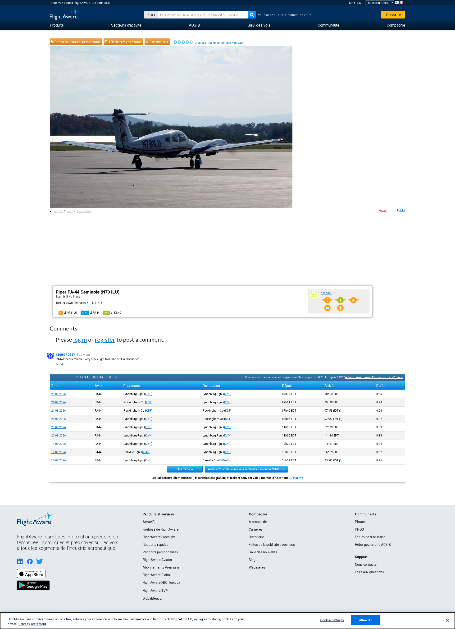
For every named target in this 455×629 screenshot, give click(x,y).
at (113, 312)
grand (69, 211)
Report (59, 364)
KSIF (148, 402)
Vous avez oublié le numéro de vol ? (284, 15)
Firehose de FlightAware (161, 529)
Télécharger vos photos (125, 42)
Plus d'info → (185, 469)
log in (80, 339)
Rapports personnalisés (160, 552)
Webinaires (257, 567)
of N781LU (68, 312)
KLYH (148, 394)
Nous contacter (366, 564)
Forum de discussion (370, 537)
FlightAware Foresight (159, 537)
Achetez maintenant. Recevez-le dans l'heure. (374, 377)
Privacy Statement (32, 624)
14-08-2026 (58, 443)
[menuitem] (57, 25)
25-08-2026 (58, 394)
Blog (252, 560)
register (105, 339)
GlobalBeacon (153, 598)
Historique (256, 537)
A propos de (258, 522)
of (91, 312)
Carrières (256, 529)
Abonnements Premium (161, 567)
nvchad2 (326, 293)
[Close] (447, 620)
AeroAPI (149, 522)
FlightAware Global (157, 575)
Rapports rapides (155, 544)
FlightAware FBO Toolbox (161, 582)
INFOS (359, 529)
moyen (58, 211)
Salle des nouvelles (263, 552)
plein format (83, 211)
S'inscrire (393, 14)
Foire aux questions (369, 572)
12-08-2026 (58, 452)
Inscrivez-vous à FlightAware (70, 3)
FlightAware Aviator (157, 560)
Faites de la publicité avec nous (272, 544)
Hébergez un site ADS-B (373, 544)
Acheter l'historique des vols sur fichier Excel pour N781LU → (246, 469)
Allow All (365, 620)
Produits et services (159, 514)
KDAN (146, 452)
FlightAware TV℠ (155, 590)
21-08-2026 (58, 402)
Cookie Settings (332, 620)
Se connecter (101, 3)
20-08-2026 (58, 427)
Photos (360, 522)
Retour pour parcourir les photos (77, 42)
